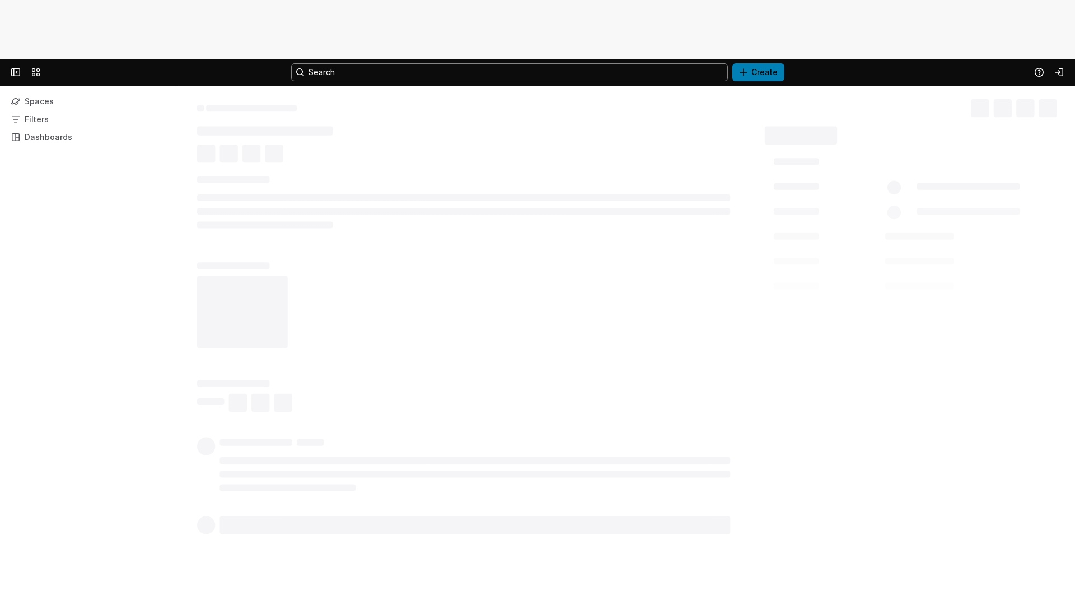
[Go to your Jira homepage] (60, 72)
